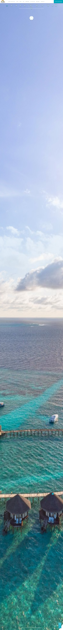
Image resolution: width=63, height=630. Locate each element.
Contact (43, 1)
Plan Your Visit (11, 1)
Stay (17, 1)
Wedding (27, 1)
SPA (23, 1)
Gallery (38, 1)
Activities (32, 1)
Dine (20, 1)
